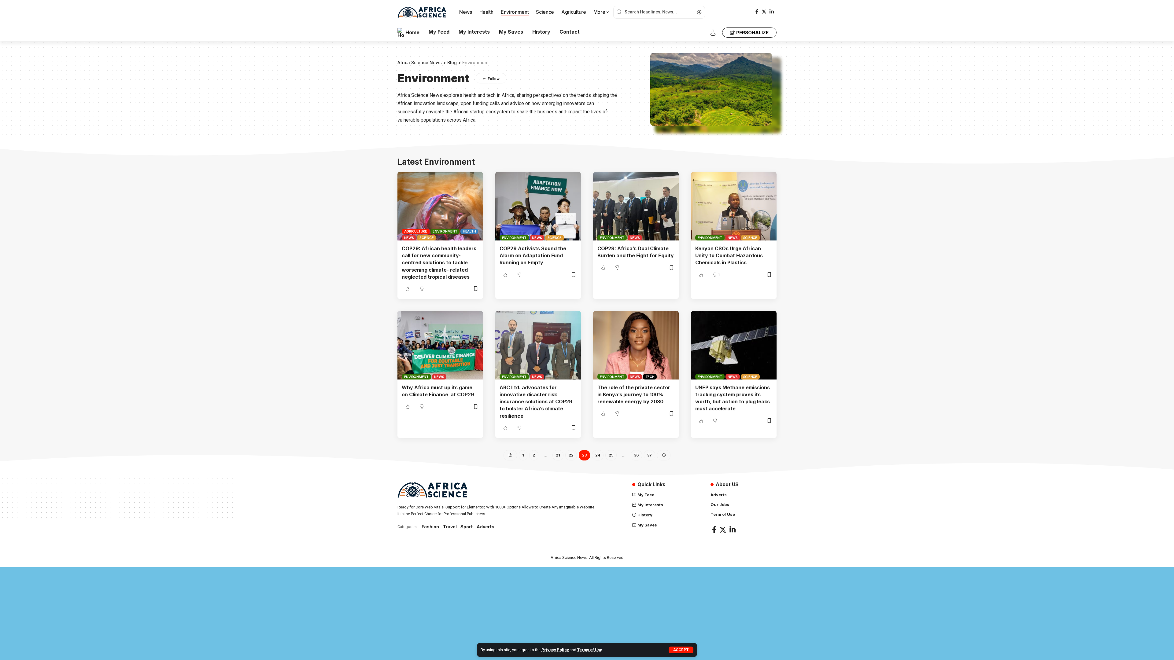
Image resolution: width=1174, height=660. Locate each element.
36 (636, 455)
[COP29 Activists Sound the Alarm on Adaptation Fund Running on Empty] (538, 206)
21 (558, 455)
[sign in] (713, 33)
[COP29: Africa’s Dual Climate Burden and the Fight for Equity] (636, 206)
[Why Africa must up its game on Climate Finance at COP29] (440, 345)
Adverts (485, 526)
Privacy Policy (555, 649)
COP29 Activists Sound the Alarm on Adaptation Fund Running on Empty (533, 255)
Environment (445, 231)
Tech (650, 377)
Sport (466, 526)
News (409, 238)
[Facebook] (757, 12)
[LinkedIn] (771, 12)
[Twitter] (764, 12)
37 (649, 455)
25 (611, 455)
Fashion (430, 526)
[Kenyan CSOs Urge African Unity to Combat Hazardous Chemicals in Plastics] (734, 206)
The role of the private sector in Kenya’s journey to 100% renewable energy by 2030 (633, 394)
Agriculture (415, 231)
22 (571, 455)
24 (597, 455)
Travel (450, 526)
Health (469, 231)
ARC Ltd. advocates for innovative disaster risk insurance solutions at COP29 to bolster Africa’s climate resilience (536, 401)
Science (426, 238)
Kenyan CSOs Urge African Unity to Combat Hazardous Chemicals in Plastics (729, 255)
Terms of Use (589, 649)
